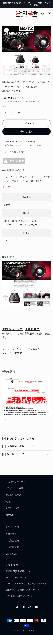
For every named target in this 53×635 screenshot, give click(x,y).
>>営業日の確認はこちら (19, 596)
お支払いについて (14, 495)
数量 (4, 106)
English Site (12, 554)
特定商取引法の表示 (16, 481)
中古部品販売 (12, 540)
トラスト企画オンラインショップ (29, 630)
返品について (12, 508)
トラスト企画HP (14, 527)
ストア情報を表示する (16, 152)
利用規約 (10, 515)
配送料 (10, 101)
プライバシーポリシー (17, 488)
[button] (3, 14)
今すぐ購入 (26, 131)
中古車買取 (11, 534)
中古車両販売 (12, 547)
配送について (12, 501)
